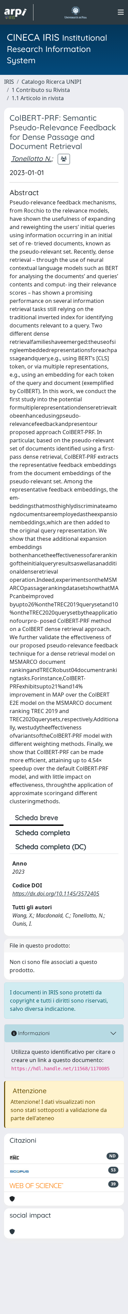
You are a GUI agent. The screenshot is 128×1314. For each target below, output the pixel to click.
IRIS (9, 81)
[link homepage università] (75, 12)
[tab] (97, 847)
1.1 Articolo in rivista (38, 98)
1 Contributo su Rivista (41, 90)
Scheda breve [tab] (36, 817)
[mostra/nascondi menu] (121, 12)
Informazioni (33, 1033)
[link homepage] (18, 12)
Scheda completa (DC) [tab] (50, 846)
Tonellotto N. (31, 158)
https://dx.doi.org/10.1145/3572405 (55, 893)
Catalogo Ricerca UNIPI (51, 81)
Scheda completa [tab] (42, 832)
